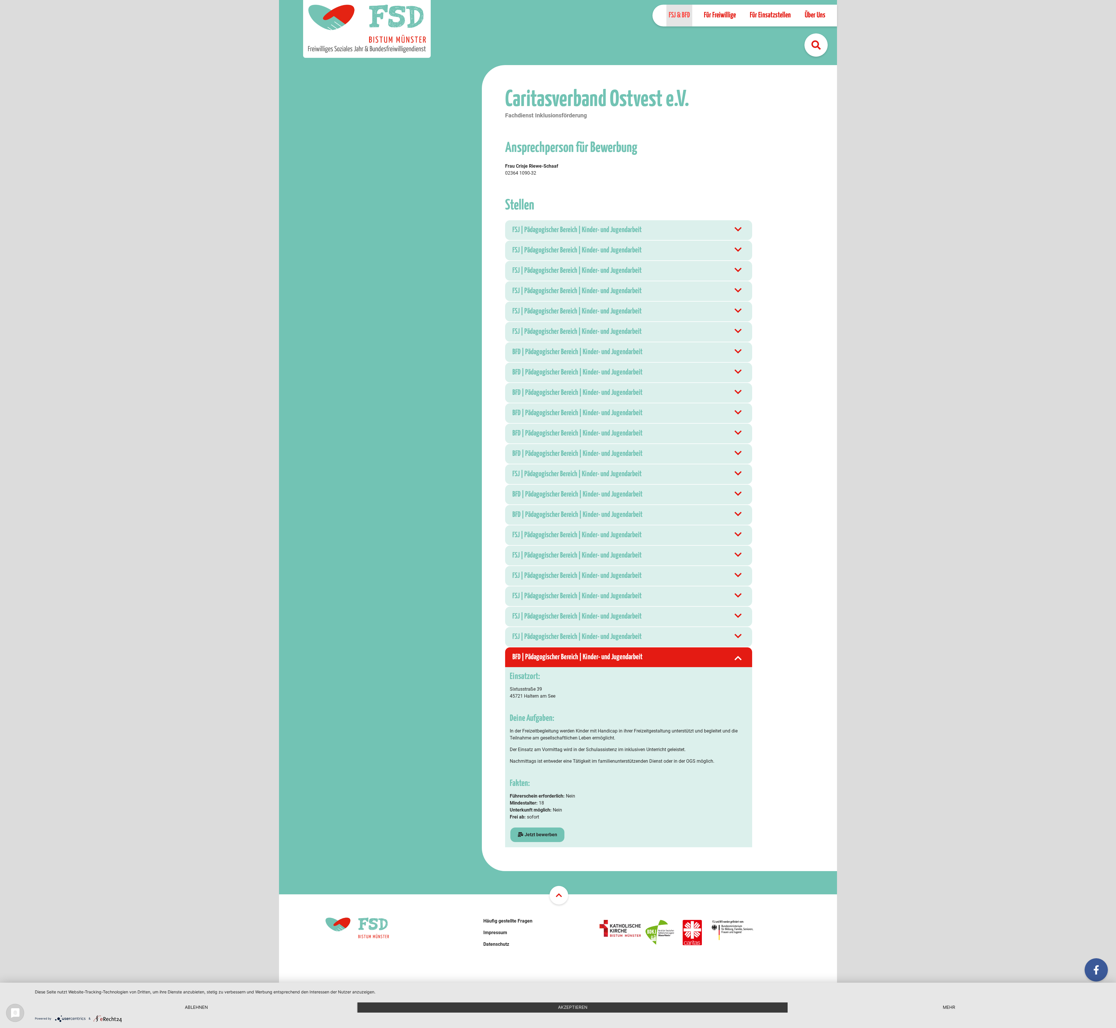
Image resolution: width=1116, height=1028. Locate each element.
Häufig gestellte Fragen (507, 921)
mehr (949, 1007)
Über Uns (815, 15)
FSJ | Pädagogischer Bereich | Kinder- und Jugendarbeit (577, 230)
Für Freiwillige (720, 15)
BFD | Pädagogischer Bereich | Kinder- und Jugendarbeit (577, 352)
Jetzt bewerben (540, 834)
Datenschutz (496, 944)
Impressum (495, 932)
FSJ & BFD (679, 15)
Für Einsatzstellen (770, 15)
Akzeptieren (572, 1007)
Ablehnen (196, 1007)
